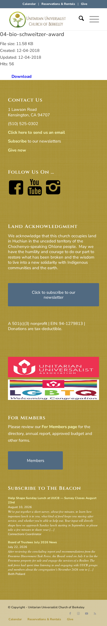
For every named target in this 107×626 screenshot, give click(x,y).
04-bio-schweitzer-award (32, 34)
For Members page (59, 426)
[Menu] (91, 19)
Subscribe (17, 141)
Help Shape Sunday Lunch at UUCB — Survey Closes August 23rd (52, 500)
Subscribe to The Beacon (44, 488)
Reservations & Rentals (58, 4)
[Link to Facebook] (70, 614)
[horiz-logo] (44, 19)
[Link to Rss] (95, 614)
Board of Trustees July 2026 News (32, 542)
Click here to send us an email (36, 132)
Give (84, 4)
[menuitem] (29, 4)
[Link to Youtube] (87, 614)
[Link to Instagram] (78, 614)
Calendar (29, 4)
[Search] (78, 19)
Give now (17, 150)
